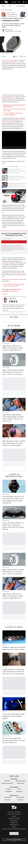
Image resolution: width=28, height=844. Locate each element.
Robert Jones (10, 29)
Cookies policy (14, 822)
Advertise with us (14, 824)
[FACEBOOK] (10, 301)
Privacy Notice (18, 246)
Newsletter (23, 56)
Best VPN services (20, 783)
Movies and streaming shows (7, 783)
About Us (14, 816)
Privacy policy (14, 820)
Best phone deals (7, 797)
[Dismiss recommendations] (26, 10)
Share (5, 56)
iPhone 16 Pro (7, 780)
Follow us (16, 56)
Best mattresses (19, 791)
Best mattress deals (20, 797)
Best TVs (19, 789)
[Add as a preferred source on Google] (14, 833)
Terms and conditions (14, 818)
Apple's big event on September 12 (11, 279)
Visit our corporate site (17, 839)
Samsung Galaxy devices (21, 780)
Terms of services (16, 245)
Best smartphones (8, 791)
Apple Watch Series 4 (14, 62)
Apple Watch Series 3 (9, 98)
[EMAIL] (17, 301)
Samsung (16, 274)
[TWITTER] (12, 301)
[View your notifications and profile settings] (13, 2)
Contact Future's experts (14, 814)
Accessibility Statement (14, 812)
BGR (5, 294)
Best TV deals (7, 799)
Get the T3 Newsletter (20, 6)
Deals (10, 6)
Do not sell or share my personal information (14, 828)
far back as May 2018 (9, 60)
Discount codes (20, 799)
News (20, 31)
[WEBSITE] (15, 301)
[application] (14, 139)
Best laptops (8, 789)
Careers (14, 826)
